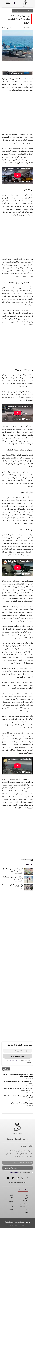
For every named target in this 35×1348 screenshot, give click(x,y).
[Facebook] (30, 67)
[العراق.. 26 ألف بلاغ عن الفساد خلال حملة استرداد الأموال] (28, 871)
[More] (11, 67)
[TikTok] (17, 1178)
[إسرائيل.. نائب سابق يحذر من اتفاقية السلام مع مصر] (28, 879)
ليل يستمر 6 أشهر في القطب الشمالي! (22, 1103)
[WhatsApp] (10, 854)
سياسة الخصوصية (13, 1060)
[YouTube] (8, 1178)
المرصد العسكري (22, 11)
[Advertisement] (17, 112)
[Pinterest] (17, 67)
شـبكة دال (26, 27)
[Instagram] (22, 1178)
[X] (24, 67)
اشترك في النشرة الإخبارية (17, 1056)
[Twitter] (12, 1178)
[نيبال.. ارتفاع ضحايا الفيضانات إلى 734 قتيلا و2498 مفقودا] (28, 887)
